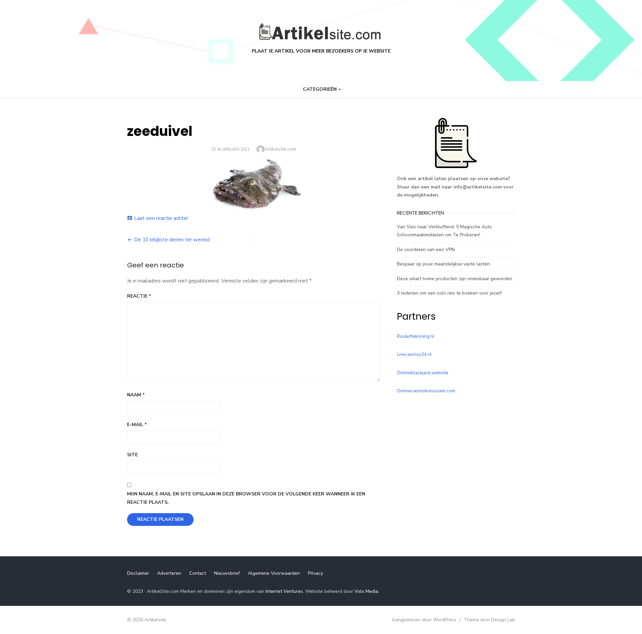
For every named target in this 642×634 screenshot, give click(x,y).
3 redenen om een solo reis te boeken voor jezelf (449, 293)
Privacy (315, 573)
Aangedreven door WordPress (424, 620)
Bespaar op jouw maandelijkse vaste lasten (443, 264)
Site (132, 455)
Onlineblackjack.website (422, 373)
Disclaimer (138, 573)
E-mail (137, 424)
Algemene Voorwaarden (274, 573)
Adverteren (169, 573)
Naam (136, 395)
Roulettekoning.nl (415, 336)
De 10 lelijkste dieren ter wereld (172, 239)
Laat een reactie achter (161, 218)
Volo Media (366, 591)
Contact (197, 573)
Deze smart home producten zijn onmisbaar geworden (454, 278)
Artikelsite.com (280, 149)
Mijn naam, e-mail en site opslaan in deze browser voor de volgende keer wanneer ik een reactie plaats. (246, 498)
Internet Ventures (284, 591)
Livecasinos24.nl (414, 354)
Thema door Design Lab (489, 620)
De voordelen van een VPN (426, 249)
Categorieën (320, 89)
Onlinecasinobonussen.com (426, 391)
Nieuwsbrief (227, 573)
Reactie (139, 296)
